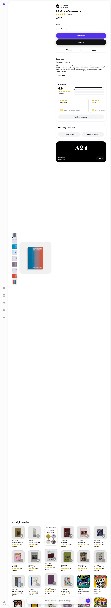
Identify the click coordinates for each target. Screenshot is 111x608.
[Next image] (47, 258)
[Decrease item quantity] (58, 28)
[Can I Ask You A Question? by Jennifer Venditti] (100, 556)
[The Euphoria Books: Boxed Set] (18, 581)
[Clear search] (88, 600)
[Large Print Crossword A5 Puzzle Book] (100, 581)
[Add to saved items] (21, 536)
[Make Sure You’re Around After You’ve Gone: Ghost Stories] (18, 532)
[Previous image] (23, 258)
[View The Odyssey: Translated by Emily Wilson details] (48, 541)
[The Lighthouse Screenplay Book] (34, 556)
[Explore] (4, 295)
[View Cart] (4, 302)
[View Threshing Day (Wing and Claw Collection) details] (53, 536)
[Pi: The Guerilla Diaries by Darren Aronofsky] (83, 556)
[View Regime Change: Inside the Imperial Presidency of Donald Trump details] (48, 536)
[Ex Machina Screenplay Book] (51, 555)
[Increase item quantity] (65, 28)
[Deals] (4, 310)
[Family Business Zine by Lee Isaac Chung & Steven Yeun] (67, 581)
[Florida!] (18, 556)
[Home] (4, 288)
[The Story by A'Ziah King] (51, 579)
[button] (81, 89)
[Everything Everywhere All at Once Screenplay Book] (67, 532)
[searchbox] (59, 600)
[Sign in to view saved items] (4, 317)
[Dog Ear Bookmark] (34, 532)
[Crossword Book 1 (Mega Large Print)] (83, 581)
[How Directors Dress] (100, 532)
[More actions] (105, 6)
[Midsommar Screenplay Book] (83, 532)
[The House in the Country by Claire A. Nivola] (34, 581)
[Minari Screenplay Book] (67, 556)
